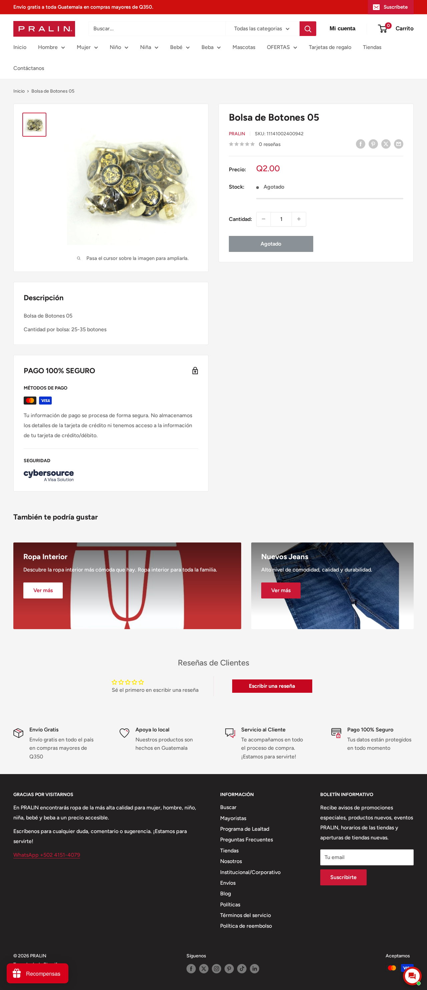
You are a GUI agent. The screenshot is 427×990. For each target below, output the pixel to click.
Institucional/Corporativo (250, 872)
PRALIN (237, 134)
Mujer (84, 47)
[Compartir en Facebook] (360, 144)
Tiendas (372, 47)
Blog (225, 893)
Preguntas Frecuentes (246, 839)
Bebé (176, 47)
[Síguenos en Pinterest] (229, 968)
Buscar (228, 807)
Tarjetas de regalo (330, 47)
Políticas (230, 904)
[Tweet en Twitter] (386, 144)
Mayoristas (233, 818)
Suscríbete (396, 7)
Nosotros (231, 861)
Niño (115, 47)
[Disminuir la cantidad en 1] (264, 219)
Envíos (228, 883)
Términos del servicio (245, 915)
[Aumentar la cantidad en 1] (299, 219)
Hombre (48, 47)
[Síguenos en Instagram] (216, 968)
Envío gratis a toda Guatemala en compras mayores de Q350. (83, 7)
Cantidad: (240, 219)
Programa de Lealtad (244, 829)
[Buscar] (308, 28)
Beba (207, 47)
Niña (145, 47)
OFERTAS (278, 47)
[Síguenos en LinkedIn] (254, 968)
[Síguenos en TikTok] (242, 968)
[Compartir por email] (398, 144)
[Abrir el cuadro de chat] (412, 976)
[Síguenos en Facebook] (191, 968)
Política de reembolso (246, 926)
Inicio (19, 47)
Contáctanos (28, 68)
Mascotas (244, 47)
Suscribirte (343, 877)
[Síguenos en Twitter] (203, 968)
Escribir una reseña (272, 686)
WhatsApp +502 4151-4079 (46, 855)
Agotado (271, 243)
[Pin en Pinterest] (373, 144)
